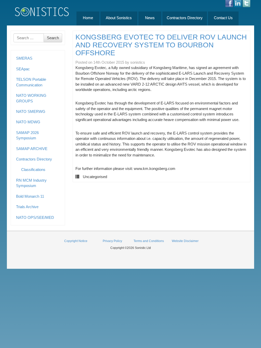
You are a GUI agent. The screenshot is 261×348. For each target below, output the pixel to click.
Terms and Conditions (149, 241)
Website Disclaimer (185, 241)
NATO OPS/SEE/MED (35, 217)
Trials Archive (27, 207)
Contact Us (223, 18)
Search (53, 38)
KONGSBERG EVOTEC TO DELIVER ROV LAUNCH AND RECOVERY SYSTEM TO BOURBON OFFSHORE (161, 45)
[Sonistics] (42, 12)
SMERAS (24, 58)
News (150, 18)
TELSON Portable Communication (31, 82)
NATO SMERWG (30, 111)
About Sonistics (119, 18)
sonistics (137, 62)
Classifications (33, 169)
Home (88, 18)
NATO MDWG (28, 122)
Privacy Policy (112, 241)
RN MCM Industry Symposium (31, 183)
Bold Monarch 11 (30, 196)
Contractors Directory (185, 18)
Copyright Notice (75, 241)
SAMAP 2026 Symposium (27, 135)
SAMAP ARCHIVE (31, 148)
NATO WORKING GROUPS (31, 98)
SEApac (23, 69)
